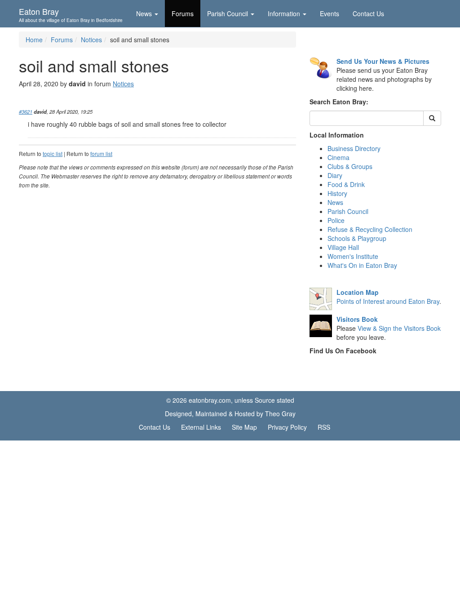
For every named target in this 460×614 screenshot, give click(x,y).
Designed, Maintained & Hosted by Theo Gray (230, 413)
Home (34, 39)
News (335, 202)
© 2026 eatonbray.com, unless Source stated (230, 400)
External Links (201, 427)
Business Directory (353, 148)
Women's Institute (352, 256)
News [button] (144, 13)
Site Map (244, 427)
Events (329, 13)
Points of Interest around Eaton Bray (387, 301)
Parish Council (347, 211)
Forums (183, 13)
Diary (334, 175)
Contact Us (368, 13)
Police (336, 220)
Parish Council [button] (227, 13)
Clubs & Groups (349, 166)
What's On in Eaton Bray (362, 265)
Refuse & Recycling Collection (369, 229)
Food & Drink (346, 184)
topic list (52, 153)
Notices (91, 39)
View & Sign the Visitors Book (399, 328)
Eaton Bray (71, 13)
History (337, 193)
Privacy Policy (287, 427)
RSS (324, 427)
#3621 (25, 111)
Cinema (338, 157)
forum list (101, 153)
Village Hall (343, 247)
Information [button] (284, 13)
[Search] (432, 118)
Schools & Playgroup (356, 238)
